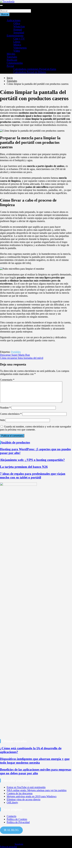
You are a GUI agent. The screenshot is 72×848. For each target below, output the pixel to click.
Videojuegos (20, 47)
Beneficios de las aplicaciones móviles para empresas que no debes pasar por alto (35, 771)
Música (17, 44)
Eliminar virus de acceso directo (23, 799)
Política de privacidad (8, 846)
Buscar (3, 7)
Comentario (7, 379)
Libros (16, 41)
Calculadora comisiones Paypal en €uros (34, 69)
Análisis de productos (15, 442)
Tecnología (19, 844)
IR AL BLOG (11, 830)
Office (16, 23)
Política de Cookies (17, 819)
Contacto (11, 816)
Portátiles (16, 351)
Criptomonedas (15, 63)
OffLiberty (12, 802)
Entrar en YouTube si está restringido (26, 787)
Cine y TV (19, 38)
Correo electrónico (11, 413)
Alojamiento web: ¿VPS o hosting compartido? (32, 460)
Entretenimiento (15, 35)
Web (2, 420)
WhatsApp (19, 26)
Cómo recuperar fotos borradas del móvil (21, 358)
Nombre (5, 407)
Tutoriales (12, 56)
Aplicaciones (13, 20)
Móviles (11, 53)
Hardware (12, 59)
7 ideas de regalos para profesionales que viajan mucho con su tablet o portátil (32, 475)
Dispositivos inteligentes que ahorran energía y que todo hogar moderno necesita (34, 760)
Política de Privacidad (18, 822)
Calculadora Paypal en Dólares (29, 72)
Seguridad (18, 32)
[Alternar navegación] (1, 5)
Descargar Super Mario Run (15, 354)
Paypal (10, 66)
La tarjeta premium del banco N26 (24, 467)
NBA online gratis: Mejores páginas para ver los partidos (36, 790)
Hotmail (17, 29)
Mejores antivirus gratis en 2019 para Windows (31, 796)
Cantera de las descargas (19, 793)
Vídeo (16, 50)
